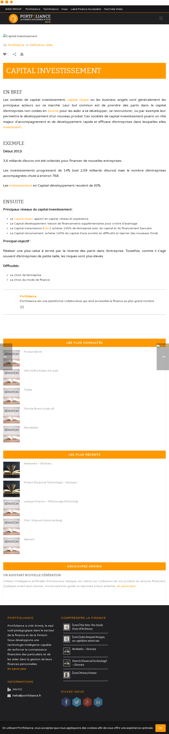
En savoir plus (126, 586)
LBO (46, 228)
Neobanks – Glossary (38, 463)
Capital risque (23, 219)
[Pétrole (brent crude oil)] (11, 415)
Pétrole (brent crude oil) (39, 408)
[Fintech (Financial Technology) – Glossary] (11, 489)
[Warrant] (11, 546)
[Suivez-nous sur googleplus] (87, 702)
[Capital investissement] (84, 36)
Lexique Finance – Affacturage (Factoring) (51, 501)
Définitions (36, 45)
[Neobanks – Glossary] (11, 470)
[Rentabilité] (11, 434)
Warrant (29, 539)
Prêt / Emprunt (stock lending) (43, 520)
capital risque (78, 100)
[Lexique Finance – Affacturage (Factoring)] (11, 508)
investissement (20, 185)
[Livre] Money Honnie (84, 673)
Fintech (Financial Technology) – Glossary (50, 482)
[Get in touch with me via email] (22, 308)
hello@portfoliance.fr (27, 695)
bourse (53, 111)
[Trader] (11, 396)
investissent (12, 127)
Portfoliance (16, 45)
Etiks (49, 45)
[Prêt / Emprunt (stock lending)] (11, 527)
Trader (28, 389)
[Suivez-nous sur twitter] (77, 702)
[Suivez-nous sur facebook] (66, 702)
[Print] (24, 54)
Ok (160, 728)
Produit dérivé (33, 351)
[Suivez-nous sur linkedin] (98, 702)
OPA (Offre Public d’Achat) (41, 370)
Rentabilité (31, 427)
